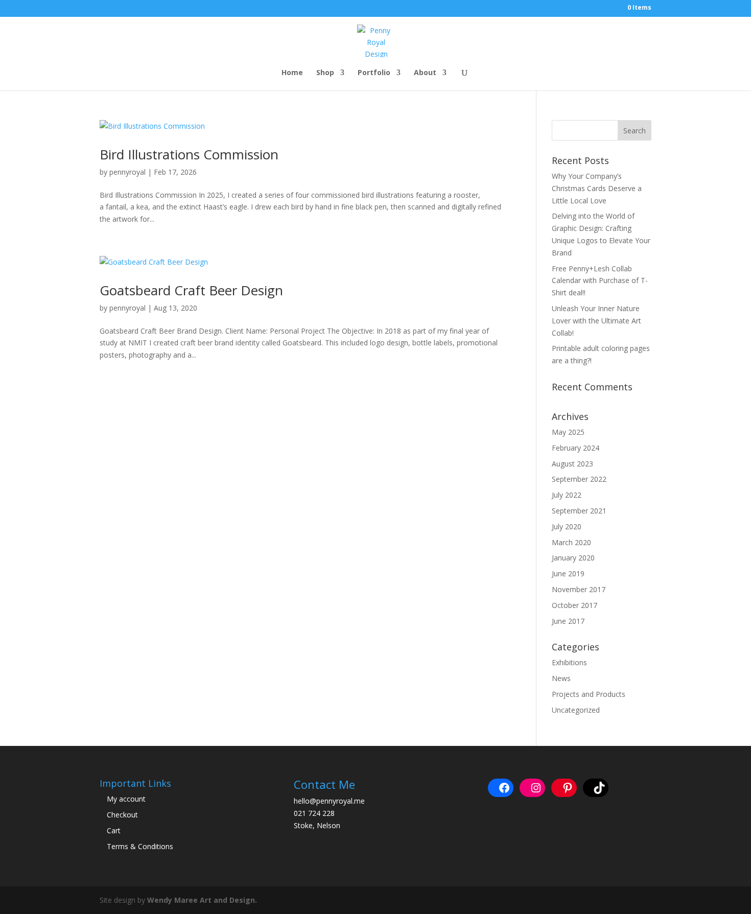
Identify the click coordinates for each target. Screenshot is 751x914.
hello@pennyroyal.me (329, 801)
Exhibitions (569, 662)
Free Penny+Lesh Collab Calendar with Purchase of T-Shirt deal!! (600, 281)
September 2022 (579, 479)
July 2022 (566, 495)
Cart (114, 830)
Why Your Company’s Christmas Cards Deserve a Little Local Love (597, 188)
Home (292, 73)
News (561, 678)
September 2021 (579, 510)
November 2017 (578, 589)
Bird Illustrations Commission (189, 154)
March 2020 (571, 542)
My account (126, 799)
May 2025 (568, 432)
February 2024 (575, 448)
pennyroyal (127, 172)
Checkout (122, 814)
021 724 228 (314, 813)
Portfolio (374, 73)
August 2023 (572, 463)
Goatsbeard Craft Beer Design (191, 290)
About (425, 73)
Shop (325, 73)
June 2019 (568, 573)
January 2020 (573, 558)
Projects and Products (588, 694)
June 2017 (568, 621)
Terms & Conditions (140, 846)
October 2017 (574, 605)
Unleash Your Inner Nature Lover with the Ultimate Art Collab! (596, 320)
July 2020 (566, 526)
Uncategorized (576, 710)
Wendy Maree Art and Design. (202, 900)
